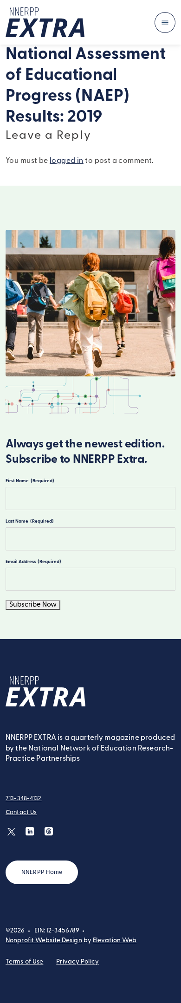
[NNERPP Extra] (45, 22)
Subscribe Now (33, 605)
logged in (67, 161)
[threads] (48, 831)
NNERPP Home (41, 872)
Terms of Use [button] (24, 961)
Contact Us (21, 812)
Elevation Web (114, 940)
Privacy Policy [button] (77, 961)
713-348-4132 (24, 799)
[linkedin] (30, 831)
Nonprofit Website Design (44, 940)
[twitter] (11, 831)
